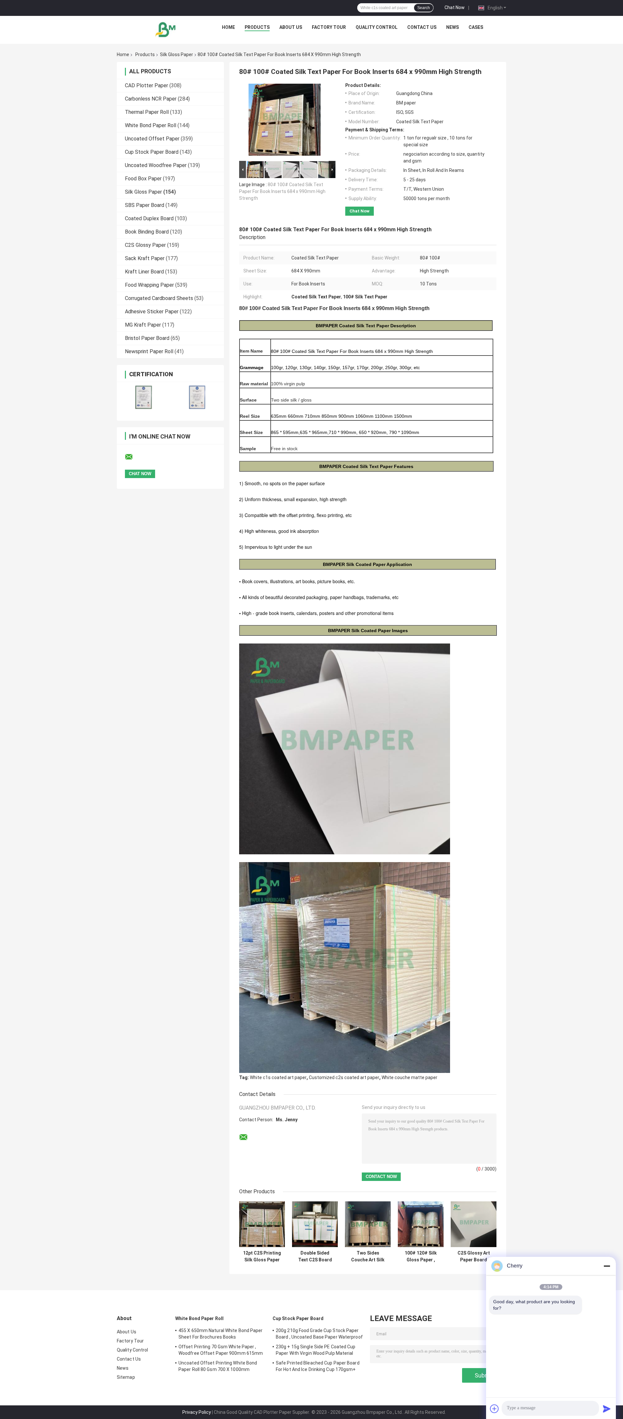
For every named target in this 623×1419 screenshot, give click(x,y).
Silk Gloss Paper (176, 54)
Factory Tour (329, 27)
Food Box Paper (143, 178)
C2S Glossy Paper (145, 245)
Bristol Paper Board (147, 338)
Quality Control (376, 27)
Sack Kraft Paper (145, 258)
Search (423, 8)
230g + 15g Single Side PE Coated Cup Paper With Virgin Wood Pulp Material (316, 1350)
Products (257, 27)
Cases (476, 27)
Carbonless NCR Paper (151, 99)
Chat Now (455, 7)
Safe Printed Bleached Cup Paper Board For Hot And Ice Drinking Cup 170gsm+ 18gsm (318, 1367)
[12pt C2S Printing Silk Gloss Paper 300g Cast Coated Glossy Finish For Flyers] (262, 1224)
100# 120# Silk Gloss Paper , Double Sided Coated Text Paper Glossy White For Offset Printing (421, 1256)
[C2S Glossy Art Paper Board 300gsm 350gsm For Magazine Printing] (473, 1224)
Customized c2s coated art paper (344, 1077)
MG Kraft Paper (143, 325)
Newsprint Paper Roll (149, 351)
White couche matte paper (409, 1077)
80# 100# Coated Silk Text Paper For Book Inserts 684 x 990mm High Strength (282, 191)
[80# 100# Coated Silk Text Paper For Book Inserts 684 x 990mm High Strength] (284, 121)
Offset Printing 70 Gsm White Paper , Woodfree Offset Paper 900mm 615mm (220, 1350)
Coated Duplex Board (149, 218)
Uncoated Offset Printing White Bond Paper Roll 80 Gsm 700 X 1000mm (217, 1366)
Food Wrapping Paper (149, 285)
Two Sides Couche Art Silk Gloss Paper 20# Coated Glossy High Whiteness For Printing (368, 1256)
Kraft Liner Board (144, 272)
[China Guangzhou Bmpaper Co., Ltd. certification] (143, 397)
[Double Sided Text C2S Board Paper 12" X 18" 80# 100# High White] (315, 1224)
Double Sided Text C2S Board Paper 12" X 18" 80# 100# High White (315, 1256)
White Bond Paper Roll (150, 125)
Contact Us (421, 27)
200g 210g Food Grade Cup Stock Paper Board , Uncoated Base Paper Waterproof (319, 1334)
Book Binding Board (147, 232)
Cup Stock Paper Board (151, 152)
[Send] (607, 1408)
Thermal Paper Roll (147, 112)
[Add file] (494, 1408)
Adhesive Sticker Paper (151, 311)
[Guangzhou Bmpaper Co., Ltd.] (166, 29)
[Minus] (607, 1266)
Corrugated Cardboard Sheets (159, 298)
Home (228, 27)
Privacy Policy (196, 1412)
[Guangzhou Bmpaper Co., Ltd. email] (133, 457)
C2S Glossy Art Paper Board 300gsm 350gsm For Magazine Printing (473, 1256)
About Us (290, 27)
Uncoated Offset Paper (152, 139)
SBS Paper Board (144, 205)
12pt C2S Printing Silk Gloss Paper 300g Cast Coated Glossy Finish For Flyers (262, 1256)
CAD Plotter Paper (146, 85)
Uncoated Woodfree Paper (156, 165)
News (452, 27)
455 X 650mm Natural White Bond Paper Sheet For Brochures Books (220, 1334)
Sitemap (126, 1377)
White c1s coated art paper (278, 1077)
